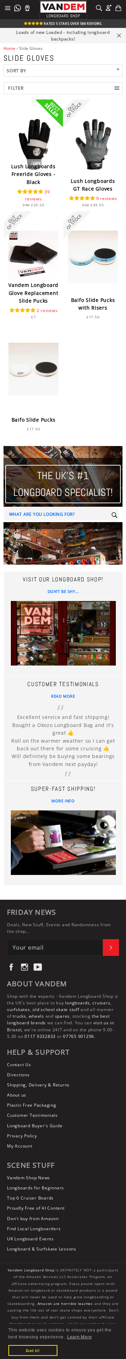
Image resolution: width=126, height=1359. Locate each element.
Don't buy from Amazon (33, 1218)
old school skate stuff (56, 1009)
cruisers (101, 1003)
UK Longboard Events (30, 1239)
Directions (18, 1075)
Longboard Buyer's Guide (34, 1126)
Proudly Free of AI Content (36, 1208)
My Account (20, 1146)
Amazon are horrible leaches (65, 1303)
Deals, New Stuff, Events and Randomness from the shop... (59, 928)
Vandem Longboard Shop (31, 1270)
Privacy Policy (22, 1136)
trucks (19, 1016)
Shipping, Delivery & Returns (38, 1085)
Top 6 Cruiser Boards (30, 1198)
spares (62, 1016)
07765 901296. (79, 1036)
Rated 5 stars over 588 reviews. (72, 23)
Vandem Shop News (28, 1178)
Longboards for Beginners (35, 1188)
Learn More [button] (79, 1337)
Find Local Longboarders (34, 1229)
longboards (77, 1003)
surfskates (18, 1009)
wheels (37, 1016)
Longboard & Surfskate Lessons (41, 1249)
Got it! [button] (33, 1351)
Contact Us (19, 1065)
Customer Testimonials (32, 1115)
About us (16, 1095)
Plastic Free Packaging (31, 1105)
